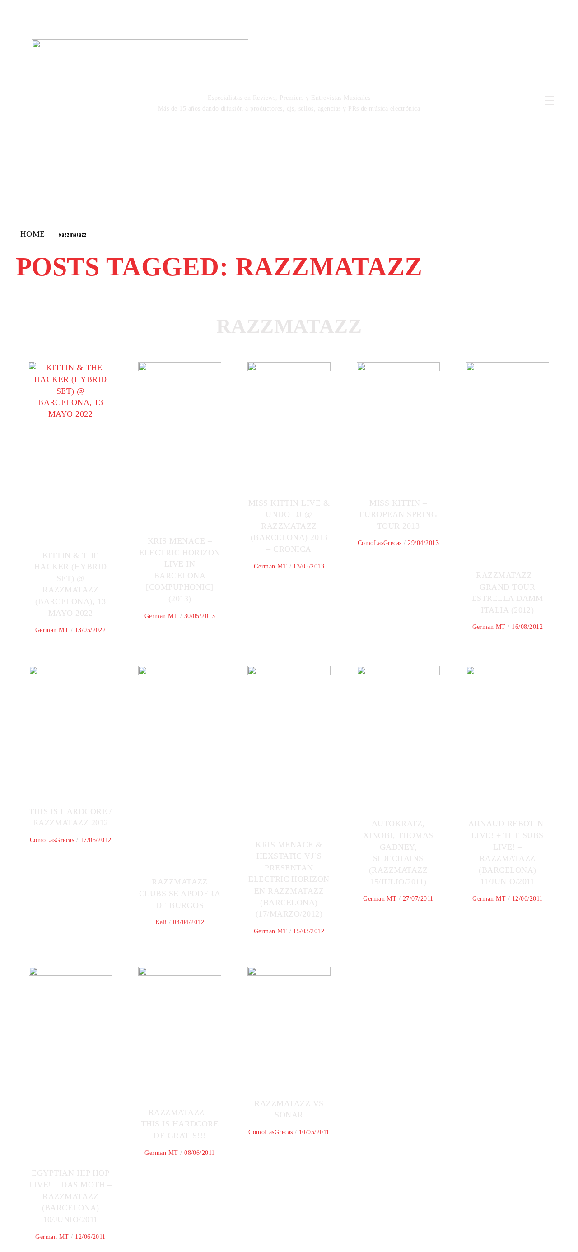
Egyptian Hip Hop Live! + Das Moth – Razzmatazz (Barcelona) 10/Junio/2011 (70, 1196)
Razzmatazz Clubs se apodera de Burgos (180, 893)
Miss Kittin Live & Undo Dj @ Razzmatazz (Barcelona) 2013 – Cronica (289, 526)
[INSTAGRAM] (505, 90)
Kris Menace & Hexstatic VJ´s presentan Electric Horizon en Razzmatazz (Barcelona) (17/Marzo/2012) (289, 879)
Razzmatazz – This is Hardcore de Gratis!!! (180, 1124)
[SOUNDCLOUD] (496, 109)
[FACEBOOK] (486, 90)
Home (32, 233)
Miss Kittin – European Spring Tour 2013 (398, 514)
